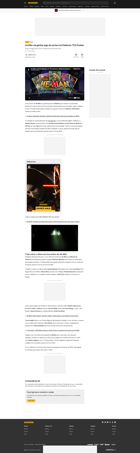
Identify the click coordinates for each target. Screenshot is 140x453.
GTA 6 (47, 6)
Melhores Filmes (95, 6)
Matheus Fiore (32, 54)
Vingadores (80, 6)
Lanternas (58, 6)
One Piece (64, 6)
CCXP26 (31, 6)
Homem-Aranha (72, 6)
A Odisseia (87, 6)
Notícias (26, 429)
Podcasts (37, 6)
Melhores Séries (105, 6)
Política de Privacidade (40, 444)
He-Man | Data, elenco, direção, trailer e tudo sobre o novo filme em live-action (52, 316)
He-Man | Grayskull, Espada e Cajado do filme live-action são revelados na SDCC (53, 116)
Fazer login (31, 400)
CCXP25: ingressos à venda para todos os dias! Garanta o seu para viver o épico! (53, 221)
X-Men (42, 6)
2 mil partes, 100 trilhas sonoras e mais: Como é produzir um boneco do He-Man (53, 330)
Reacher (52, 6)
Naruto (25, 6)
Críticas (26, 431)
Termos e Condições (29, 444)
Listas (25, 434)
